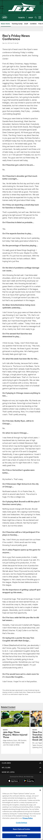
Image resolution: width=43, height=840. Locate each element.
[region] (21, 813)
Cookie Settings (21, 823)
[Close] (40, 790)
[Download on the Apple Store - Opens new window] (13, 781)
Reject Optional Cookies (21, 829)
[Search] (36, 17)
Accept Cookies (21, 836)
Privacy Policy (28, 818)
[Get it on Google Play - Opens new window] (29, 782)
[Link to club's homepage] (4, 16)
